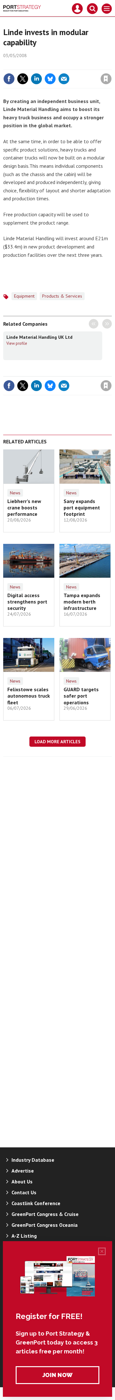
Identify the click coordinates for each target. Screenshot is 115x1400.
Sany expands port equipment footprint (82, 507)
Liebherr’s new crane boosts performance (24, 507)
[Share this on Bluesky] (50, 79)
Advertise (23, 1170)
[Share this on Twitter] (22, 79)
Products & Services (62, 296)
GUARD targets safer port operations (81, 696)
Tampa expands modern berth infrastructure (82, 601)
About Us (22, 1181)
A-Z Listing (24, 1236)
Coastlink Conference (36, 1203)
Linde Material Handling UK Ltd (39, 337)
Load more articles (57, 741)
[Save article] (106, 79)
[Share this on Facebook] (9, 79)
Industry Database (33, 1160)
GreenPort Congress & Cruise (45, 1214)
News (15, 493)
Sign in (30, 65)
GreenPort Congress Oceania (45, 1225)
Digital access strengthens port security (27, 601)
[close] (111, 65)
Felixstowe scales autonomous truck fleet (28, 696)
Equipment (24, 296)
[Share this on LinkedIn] (36, 79)
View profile (16, 343)
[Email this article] (64, 79)
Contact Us (24, 1192)
